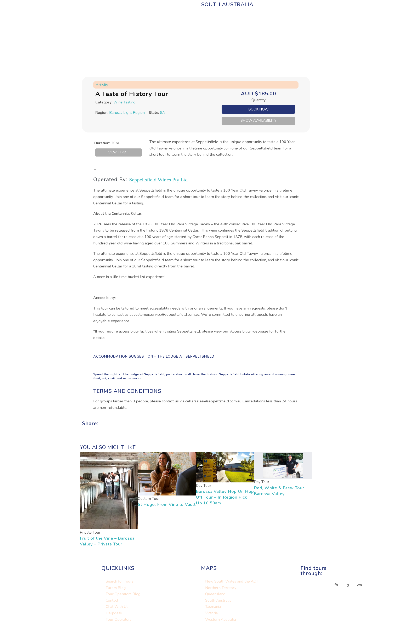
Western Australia (220, 619)
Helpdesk (114, 613)
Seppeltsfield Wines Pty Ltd (158, 179)
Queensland (215, 594)
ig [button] (347, 584)
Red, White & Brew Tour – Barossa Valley (281, 491)
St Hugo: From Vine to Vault (167, 504)
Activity (102, 84)
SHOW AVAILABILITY (258, 120)
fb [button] (336, 584)
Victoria (211, 613)
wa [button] (359, 584)
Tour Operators (118, 619)
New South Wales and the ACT (231, 581)
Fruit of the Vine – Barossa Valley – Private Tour (107, 541)
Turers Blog (116, 587)
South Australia (218, 600)
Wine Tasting (124, 102)
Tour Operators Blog (123, 594)
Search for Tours (119, 581)
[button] (83, 429)
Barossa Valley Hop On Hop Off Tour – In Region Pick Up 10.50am (225, 497)
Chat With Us (117, 606)
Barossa (115, 112)
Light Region (134, 112)
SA (162, 112)
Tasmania (213, 606)
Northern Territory (220, 587)
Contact (112, 600)
